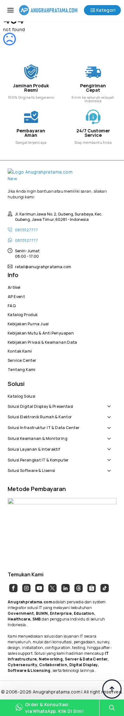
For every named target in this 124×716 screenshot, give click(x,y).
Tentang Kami (22, 369)
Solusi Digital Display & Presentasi (40, 406)
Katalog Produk (23, 314)
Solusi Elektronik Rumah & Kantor (40, 416)
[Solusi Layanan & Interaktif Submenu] (110, 446)
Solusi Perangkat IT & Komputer (38, 459)
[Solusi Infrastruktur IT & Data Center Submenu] (110, 424)
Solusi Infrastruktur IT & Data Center (43, 427)
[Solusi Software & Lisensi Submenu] (110, 467)
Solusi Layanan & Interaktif (34, 448)
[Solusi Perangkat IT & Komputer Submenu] (110, 456)
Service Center (22, 359)
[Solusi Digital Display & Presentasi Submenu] (110, 403)
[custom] (13, 588)
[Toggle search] (112, 707)
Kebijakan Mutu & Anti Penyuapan (41, 332)
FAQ (12, 305)
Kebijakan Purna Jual (28, 323)
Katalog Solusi (21, 395)
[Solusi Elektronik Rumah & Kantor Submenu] (110, 413)
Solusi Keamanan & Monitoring (37, 438)
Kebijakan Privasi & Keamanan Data (42, 341)
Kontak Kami (20, 350)
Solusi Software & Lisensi (31, 470)
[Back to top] (111, 689)
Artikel (14, 286)
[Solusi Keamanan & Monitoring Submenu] (110, 435)
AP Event (16, 296)
